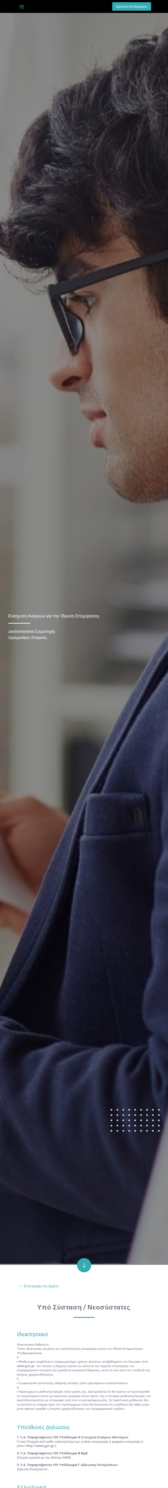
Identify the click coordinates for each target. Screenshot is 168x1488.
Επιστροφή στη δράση (41, 1286)
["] (84, 1271)
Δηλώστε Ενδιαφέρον (131, 6)
